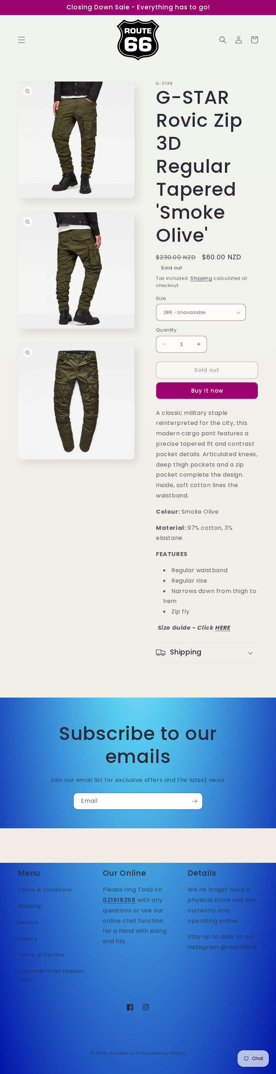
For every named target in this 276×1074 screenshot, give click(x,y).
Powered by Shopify (164, 1053)
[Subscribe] (194, 801)
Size (161, 298)
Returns (28, 922)
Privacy (27, 938)
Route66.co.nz (125, 1053)
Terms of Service (41, 954)
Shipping (201, 278)
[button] (21, 40)
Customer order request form (51, 975)
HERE (222, 628)
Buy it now (207, 390)
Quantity (166, 330)
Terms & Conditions (45, 889)
